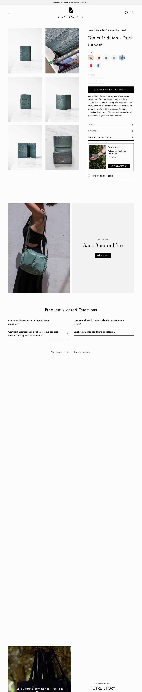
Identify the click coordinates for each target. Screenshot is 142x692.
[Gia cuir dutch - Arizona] (91, 58)
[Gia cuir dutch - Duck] (106, 58)
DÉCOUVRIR (103, 255)
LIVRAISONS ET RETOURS (99, 137)
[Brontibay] (71, 12)
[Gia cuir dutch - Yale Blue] (98, 65)
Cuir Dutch (100, 29)
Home (90, 29)
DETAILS (91, 124)
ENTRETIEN (93, 131)
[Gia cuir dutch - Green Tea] (122, 58)
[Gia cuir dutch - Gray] (114, 58)
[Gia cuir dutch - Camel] (98, 58)
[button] (126, 13)
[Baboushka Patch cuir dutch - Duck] (97, 157)
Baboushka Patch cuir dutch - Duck (117, 152)
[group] (71, 2)
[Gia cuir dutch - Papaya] (91, 65)
